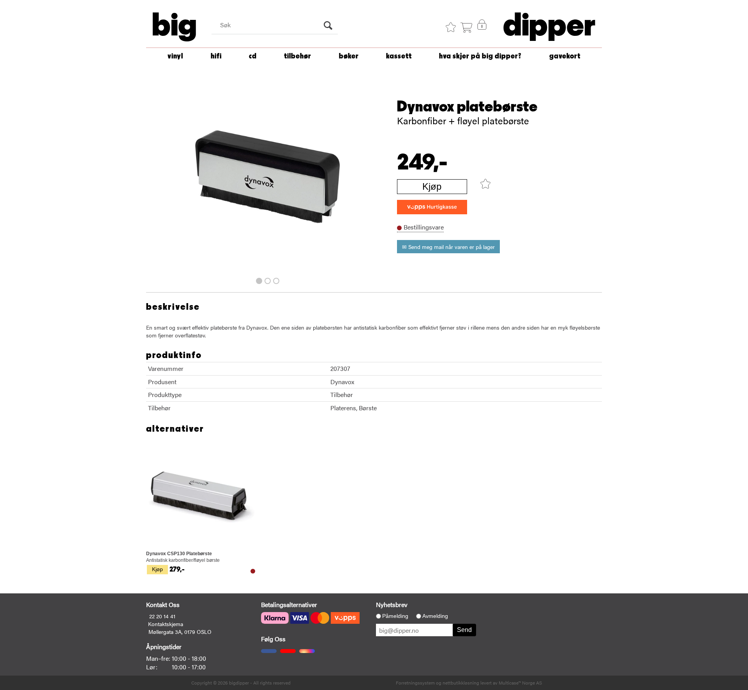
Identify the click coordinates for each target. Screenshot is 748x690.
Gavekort (564, 56)
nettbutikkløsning (461, 682)
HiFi (216, 56)
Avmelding (435, 616)
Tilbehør (297, 56)
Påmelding (395, 616)
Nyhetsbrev (392, 604)
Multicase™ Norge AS (520, 682)
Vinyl (175, 56)
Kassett (399, 56)
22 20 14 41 (162, 616)
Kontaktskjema (165, 624)
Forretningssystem (415, 682)
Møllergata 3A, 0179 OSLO (180, 631)
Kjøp (431, 186)
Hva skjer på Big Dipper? (480, 56)
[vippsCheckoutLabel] (432, 207)
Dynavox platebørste (467, 107)
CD (253, 56)
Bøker (349, 56)
